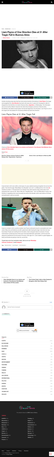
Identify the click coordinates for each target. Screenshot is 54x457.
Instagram (19, 242)
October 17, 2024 (15, 37)
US (49, 188)
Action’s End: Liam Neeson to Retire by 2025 (40, 155)
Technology (5, 391)
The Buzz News (8, 452)
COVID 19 (4, 354)
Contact (8, 450)
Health (4, 372)
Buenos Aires (8, 245)
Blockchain (5, 343)
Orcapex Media (9, 454)
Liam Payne (42, 101)
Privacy (20, 450)
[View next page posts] (28, 161)
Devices (4, 359)
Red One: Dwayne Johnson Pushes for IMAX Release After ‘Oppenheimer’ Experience (13, 156)
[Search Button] (51, 2)
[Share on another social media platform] (51, 97)
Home (3, 28)
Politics (4, 380)
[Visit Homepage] (27, 2)
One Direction (15, 103)
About (3, 450)
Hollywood (14, 28)
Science (4, 383)
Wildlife (4, 394)
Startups (4, 388)
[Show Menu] (2, 2)
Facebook (9, 242)
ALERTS (4, 340)
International (6, 378)
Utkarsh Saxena (6, 37)
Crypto (4, 356)
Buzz (3, 351)
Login (50, 302)
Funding (4, 370)
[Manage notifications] (51, 454)
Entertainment (7, 28)
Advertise (14, 450)
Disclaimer (26, 450)
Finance (4, 367)
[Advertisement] (27, 16)
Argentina (31, 105)
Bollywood (5, 346)
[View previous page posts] (26, 161)
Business (4, 348)
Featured (4, 364)
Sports (4, 386)
